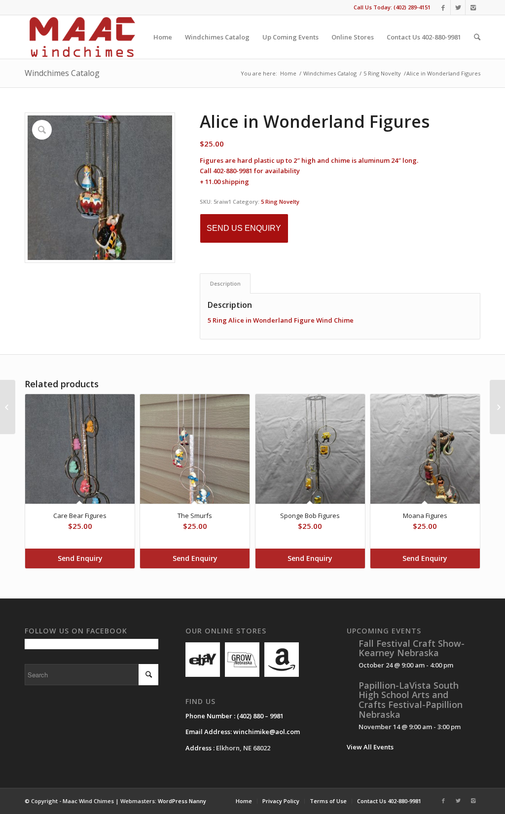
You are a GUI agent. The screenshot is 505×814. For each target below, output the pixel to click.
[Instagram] (473, 7)
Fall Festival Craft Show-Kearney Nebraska (412, 648)
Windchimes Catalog (62, 73)
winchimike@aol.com (266, 731)
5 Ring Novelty (382, 73)
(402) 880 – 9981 (260, 715)
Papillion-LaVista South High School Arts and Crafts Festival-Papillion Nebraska (411, 699)
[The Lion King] (497, 407)
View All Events (370, 746)
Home (288, 73)
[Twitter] (458, 7)
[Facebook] (443, 7)
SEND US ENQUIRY (244, 228)
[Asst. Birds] (7, 407)
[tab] (225, 283)
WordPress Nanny (182, 801)
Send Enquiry (80, 558)
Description (225, 283)
